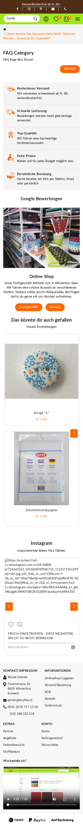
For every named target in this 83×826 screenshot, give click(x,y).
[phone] (65, 9)
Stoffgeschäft (28, 307)
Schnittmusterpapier (42, 510)
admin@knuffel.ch (20, 700)
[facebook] (17, 9)
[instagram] (29, 9)
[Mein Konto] (46, 19)
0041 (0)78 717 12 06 (23, 707)
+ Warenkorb (41, 419)
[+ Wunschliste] (73, 339)
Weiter (70, 69)
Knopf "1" (41, 413)
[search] (35, 18)
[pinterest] (41, 9)
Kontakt (55, 307)
